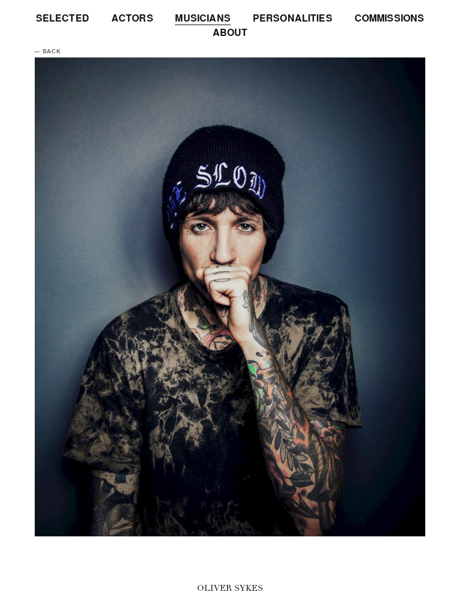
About (230, 32)
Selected (62, 18)
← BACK (48, 51)
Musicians (202, 18)
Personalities (292, 18)
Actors (132, 18)
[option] (230, 296)
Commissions (390, 18)
